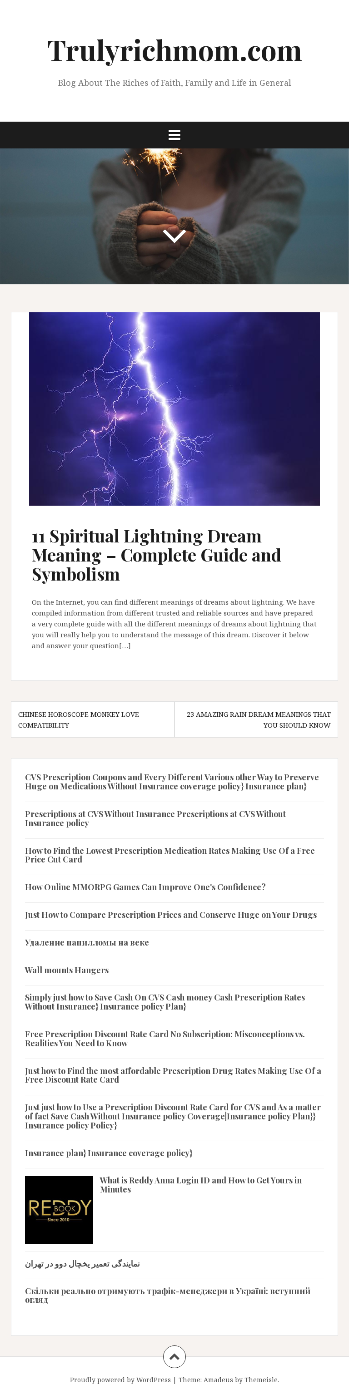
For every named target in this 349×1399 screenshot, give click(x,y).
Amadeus (218, 1379)
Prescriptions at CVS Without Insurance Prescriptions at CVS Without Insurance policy (155, 818)
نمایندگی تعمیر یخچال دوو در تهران (82, 1263)
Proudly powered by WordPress (120, 1379)
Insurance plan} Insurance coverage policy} (108, 1153)
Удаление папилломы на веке (87, 942)
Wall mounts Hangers (67, 970)
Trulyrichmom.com (174, 49)
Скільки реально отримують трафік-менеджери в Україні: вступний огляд (167, 1295)
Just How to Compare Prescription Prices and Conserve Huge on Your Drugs (171, 914)
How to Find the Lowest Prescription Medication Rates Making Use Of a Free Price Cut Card (170, 855)
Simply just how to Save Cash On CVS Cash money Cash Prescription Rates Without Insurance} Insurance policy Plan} (165, 1002)
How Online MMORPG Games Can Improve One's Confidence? (145, 887)
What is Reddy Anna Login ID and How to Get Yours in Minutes (201, 1185)
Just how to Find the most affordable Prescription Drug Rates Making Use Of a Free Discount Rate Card (173, 1075)
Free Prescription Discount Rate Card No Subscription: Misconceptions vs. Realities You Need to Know (165, 1039)
